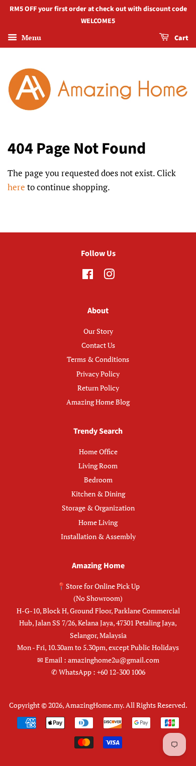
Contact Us (98, 345)
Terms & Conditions (98, 359)
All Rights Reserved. (156, 705)
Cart (180, 38)
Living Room (98, 465)
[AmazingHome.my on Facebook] (87, 276)
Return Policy (98, 388)
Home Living (98, 522)
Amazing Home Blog (98, 402)
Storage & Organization (98, 508)
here (16, 187)
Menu (30, 37)
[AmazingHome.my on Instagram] (109, 276)
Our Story (98, 331)
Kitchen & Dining (98, 493)
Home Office (98, 451)
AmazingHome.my (94, 705)
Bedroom (98, 479)
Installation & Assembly (98, 536)
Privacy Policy (98, 373)
